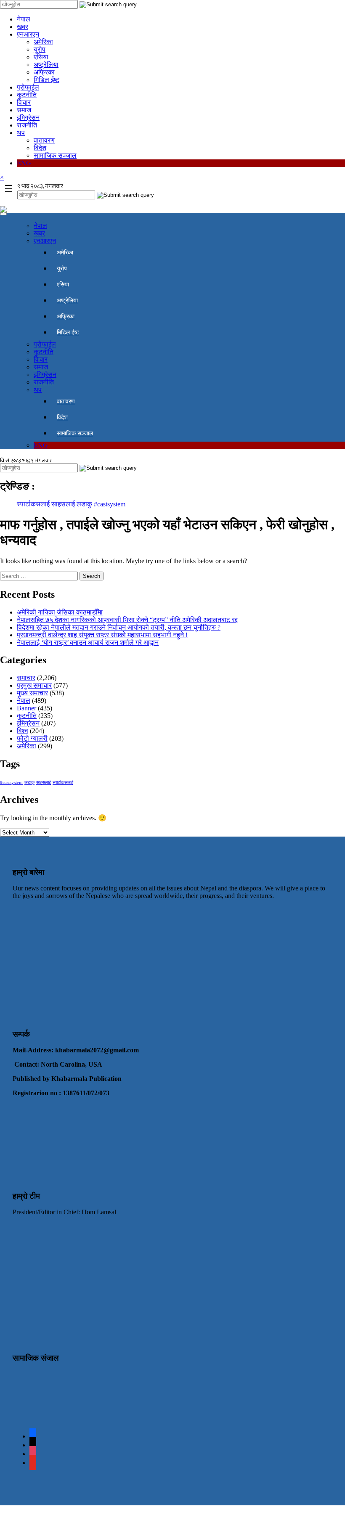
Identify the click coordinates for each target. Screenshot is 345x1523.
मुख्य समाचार (32, 693)
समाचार (26, 677)
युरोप (39, 49)
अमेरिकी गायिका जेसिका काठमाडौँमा (60, 612)
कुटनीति (27, 94)
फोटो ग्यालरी (32, 738)
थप (21, 132)
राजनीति (27, 125)
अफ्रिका (44, 72)
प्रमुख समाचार (34, 685)
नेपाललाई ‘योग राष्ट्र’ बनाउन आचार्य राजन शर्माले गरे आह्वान (88, 642)
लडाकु (84, 504)
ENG (24, 163)
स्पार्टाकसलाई (33, 504)
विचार (24, 102)
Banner (26, 708)
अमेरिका (43, 41)
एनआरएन (28, 34)
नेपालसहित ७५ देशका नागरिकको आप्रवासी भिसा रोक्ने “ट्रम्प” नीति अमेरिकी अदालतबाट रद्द (127, 619)
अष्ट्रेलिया (46, 64)
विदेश (40, 147)
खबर (22, 26)
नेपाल (23, 19)
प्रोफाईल (28, 87)
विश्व (22, 730)
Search (91, 576)
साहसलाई (63, 504)
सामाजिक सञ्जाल (55, 155)
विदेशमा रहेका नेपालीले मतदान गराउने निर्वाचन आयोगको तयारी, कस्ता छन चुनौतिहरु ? (118, 627)
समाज (24, 110)
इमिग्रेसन (28, 117)
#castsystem (109, 504)
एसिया (41, 57)
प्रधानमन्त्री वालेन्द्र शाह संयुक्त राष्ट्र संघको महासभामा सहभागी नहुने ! (102, 634)
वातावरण (44, 140)
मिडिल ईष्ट (46, 79)
